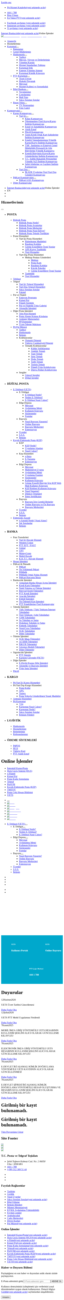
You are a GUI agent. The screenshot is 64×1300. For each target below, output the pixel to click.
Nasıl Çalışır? (31, 451)
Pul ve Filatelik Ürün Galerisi (33, 305)
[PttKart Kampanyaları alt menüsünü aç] (35, 178)
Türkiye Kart (19, 751)
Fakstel (22, 292)
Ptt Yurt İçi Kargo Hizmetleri (26, 682)
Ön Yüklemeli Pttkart (29, 569)
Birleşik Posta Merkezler (30, 228)
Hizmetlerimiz (19, 729)
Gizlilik (10, 1194)
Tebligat (17, 279)
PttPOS (16, 745)
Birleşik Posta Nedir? (29, 222)
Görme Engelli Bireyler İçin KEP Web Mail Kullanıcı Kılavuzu (43, 484)
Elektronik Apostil (21, 518)
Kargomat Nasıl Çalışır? (30, 707)
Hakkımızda (25, 332)
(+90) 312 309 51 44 (17, 1169)
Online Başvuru (32, 424)
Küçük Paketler (38, 268)
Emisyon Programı (28, 297)
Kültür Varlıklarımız (40, 348)
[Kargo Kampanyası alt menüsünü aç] (32, 114)
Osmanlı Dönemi (33, 340)
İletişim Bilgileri (14, 1205)
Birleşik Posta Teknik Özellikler (34, 233)
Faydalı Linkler (14, 1213)
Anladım (6, 1297)
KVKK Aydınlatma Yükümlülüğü (23, 1210)
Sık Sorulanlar (25, 523)
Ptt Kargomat (19, 701)
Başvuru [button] (17, 853)
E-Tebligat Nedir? (33, 395)
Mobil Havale (25, 556)
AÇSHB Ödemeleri (28, 641)
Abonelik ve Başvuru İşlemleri (33, 665)
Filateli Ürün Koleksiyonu (43, 367)
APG (21, 690)
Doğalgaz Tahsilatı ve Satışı (32, 623)
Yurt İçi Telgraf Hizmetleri (31, 284)
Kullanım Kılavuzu (34, 411)
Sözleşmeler (30, 413)
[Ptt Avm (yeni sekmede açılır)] (12, 816)
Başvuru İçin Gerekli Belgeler (39, 502)
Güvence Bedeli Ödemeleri (32, 647)
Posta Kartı (36, 263)
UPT (21, 550)
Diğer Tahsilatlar (27, 633)
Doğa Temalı (37, 359)
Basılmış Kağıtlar (33, 244)
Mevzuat (29, 405)
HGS (15, 748)
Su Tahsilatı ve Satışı (29, 620)
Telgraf (20, 1248)
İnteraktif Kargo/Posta (27, 1235)
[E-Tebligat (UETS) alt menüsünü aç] (26, 824)
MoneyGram (25, 553)
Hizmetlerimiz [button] (13, 44)
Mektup (34, 260)
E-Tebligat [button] (18, 826)
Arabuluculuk (13, 1215)
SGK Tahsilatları (27, 631)
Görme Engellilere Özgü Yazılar (40, 247)
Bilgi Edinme (13, 1202)
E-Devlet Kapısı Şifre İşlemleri (33, 663)
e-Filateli (21, 1240)
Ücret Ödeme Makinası (30, 324)
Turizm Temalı (38, 364)
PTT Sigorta (25, 655)
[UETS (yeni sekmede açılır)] (11, 819)
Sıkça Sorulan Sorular (29, 289)
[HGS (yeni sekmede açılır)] (10, 803)
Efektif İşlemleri (26, 599)
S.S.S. (22, 435)
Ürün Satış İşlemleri (28, 668)
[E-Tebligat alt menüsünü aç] (24, 827)
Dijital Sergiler (32, 378)
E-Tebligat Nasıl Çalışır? (36, 400)
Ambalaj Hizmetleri (22, 698)
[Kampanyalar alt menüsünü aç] (21, 111)
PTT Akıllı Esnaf (21, 753)
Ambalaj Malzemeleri (29, 319)
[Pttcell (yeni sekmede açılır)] (11, 805)
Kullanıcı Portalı (19, 950)
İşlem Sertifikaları (33, 496)
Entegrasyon (31, 429)
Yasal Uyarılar (14, 1197)
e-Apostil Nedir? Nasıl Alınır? (33, 520)
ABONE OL (57, 1281)
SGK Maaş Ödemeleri (29, 639)
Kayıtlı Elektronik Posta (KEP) (27, 440)
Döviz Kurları (13, 1221)
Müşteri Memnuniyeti (17, 1207)
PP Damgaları (25, 321)
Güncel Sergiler (32, 375)
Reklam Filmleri (26, 715)
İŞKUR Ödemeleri (28, 644)
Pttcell (16, 671)
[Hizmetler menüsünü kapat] (2, 209)
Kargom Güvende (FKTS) (31, 657)
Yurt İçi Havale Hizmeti (30, 540)
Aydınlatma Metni (33, 408)
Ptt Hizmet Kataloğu (26, 7)
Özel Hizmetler (32, 252)
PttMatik (23, 572)
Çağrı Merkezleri (15, 1218)
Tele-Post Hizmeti (27, 313)
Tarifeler (11, 1191)
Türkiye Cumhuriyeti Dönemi (39, 343)
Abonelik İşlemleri (27, 308)
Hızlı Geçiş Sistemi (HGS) (29, 1237)
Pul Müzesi (22, 1223)
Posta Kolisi (24, 688)
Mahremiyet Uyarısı (34, 469)
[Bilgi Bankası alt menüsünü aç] (27, 90)
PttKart (22, 567)
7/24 (21, 704)
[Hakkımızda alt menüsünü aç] (26, 55)
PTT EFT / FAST (27, 545)
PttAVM (21, 1251)
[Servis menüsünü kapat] (8, 800)
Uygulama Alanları (34, 448)
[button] (35, 190)
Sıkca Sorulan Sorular (27, 1199)
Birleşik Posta (19, 220)
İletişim (22, 335)
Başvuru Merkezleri (34, 427)
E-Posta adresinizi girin (12, 1281)
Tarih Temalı (37, 362)
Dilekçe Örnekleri (33, 494)
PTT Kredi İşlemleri (28, 593)
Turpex (22, 693)
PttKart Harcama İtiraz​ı (30, 577)
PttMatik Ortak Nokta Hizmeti (33, 575)
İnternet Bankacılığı (20, 33)
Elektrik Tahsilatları (28, 625)
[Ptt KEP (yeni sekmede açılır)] (12, 813)
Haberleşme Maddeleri (35, 241)
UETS (20, 1261)
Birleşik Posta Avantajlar (30, 225)
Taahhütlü (29, 273)
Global (22, 548)
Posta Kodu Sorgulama (27, 1245)
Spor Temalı (36, 356)
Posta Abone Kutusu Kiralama (33, 316)
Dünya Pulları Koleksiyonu (44, 370)
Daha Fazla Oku (9, 1010)
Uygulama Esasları (34, 475)
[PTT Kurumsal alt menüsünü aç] (28, 76)
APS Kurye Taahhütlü (35, 249)
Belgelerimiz (19, 731)
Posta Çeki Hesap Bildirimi (29, 1259)
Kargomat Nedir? (27, 709)
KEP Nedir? (30, 445)
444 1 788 (12, 1166)
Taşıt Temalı (36, 354)
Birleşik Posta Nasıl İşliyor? (32, 230)
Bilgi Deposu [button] (19, 837)
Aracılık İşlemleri (27, 596)
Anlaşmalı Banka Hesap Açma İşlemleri (38, 583)
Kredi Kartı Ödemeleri (29, 585)
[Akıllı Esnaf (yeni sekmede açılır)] (14, 811)
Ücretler (23, 432)
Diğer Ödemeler (26, 649)
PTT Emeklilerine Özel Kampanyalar (36, 604)
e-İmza (28, 456)
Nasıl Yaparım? (32, 491)
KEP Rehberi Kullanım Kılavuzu (40, 488)
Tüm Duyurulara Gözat (12, 1132)
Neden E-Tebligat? (34, 397)
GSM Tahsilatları (27, 617)
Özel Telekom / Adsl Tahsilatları (34, 615)
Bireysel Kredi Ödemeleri (31, 591)
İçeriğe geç (6, 2)
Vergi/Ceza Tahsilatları (29, 628)
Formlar (28, 416)
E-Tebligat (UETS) (22, 389)
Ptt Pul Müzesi (20, 327)
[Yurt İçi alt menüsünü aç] (27, 116)
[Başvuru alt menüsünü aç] (22, 854)
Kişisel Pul (24, 300)
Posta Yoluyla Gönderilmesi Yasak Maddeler (40, 696)
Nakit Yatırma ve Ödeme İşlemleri (35, 588)
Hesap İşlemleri (20, 561)
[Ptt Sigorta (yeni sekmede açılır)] (13, 808)
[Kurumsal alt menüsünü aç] (17, 47)
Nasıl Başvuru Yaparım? (36, 421)
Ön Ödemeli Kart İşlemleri (31, 601)
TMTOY (21, 1256)
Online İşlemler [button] (46, 33)
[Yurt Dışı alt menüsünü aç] (29, 170)
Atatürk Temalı (38, 351)
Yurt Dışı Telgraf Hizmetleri (32, 287)
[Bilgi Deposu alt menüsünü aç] (27, 838)
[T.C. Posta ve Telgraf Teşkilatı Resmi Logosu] (23, 36)
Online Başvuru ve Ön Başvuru (40, 504)
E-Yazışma (30, 459)
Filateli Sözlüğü (26, 303)
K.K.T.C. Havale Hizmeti (31, 558)
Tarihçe (22, 329)
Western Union (26, 542)
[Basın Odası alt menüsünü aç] (26, 103)
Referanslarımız (20, 734)
